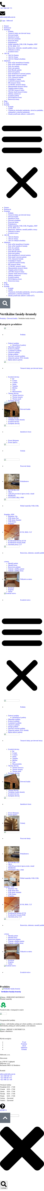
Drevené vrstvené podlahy (16, 356)
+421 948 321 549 (6, 1079)
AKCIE (6, 53)
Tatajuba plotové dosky (15, 88)
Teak (13, 390)
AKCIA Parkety (13, 55)
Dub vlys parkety (13, 66)
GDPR (10, 108)
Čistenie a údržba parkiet (16, 569)
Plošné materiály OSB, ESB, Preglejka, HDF (22, 44)
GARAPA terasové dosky (16, 81)
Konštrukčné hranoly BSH (16, 542)
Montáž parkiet (13, 563)
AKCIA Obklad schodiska (16, 59)
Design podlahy (13, 354)
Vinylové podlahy (14, 352)
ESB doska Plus (13, 518)
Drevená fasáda (13, 35)
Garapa (14, 380)
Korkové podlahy (14, 349)
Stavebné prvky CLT (15, 544)
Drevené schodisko (14, 39)
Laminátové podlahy (14, 350)
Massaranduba (17, 391)
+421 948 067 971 (6, 1078)
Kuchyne (11, 588)
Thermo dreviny (13, 393)
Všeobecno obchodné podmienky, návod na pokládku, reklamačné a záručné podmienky (25, 111)
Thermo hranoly (17, 397)
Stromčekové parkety (19, 345)
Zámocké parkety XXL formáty (18, 358)
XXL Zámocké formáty (15, 77)
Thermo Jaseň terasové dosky (17, 92)
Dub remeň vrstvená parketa (17, 75)
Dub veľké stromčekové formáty (18, 62)
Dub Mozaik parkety (15, 70)
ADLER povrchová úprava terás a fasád (21, 494)
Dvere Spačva (12, 442)
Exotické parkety (13, 96)
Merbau (14, 388)
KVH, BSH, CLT (14, 46)
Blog (5, 101)
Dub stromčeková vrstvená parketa (19, 73)
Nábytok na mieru (14, 50)
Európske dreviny (14, 401)
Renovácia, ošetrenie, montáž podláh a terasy (22, 48)
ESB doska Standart (14, 520)
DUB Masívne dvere (15, 97)
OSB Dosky (12, 522)
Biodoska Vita (12, 516)
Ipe (13, 379)
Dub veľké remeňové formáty (17, 64)
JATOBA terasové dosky (16, 90)
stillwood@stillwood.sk (7, 1074)
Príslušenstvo (12, 42)
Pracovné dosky (13, 40)
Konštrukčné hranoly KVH (17, 541)
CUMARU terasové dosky (17, 85)
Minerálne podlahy (14, 347)
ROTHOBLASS (13, 490)
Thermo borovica (17, 395)
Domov (6, 26)
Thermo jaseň (16, 399)
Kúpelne (11, 590)
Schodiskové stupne (14, 79)
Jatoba (14, 384)
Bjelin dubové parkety (15, 360)
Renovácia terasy (13, 99)
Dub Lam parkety (14, 68)
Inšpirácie (7, 61)
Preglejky (11, 524)
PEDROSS (12, 495)
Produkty (7, 29)
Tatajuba (15, 386)
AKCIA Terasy (13, 57)
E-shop (6, 103)
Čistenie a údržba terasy (16, 571)
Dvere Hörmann (13, 440)
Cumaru (14, 382)
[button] (22, 161)
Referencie (7, 28)
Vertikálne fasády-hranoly (16, 420)
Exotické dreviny (13, 377)
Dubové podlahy (13, 343)
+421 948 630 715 (6, 1076)
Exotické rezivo (13, 51)
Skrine (10, 591)
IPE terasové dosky (14, 83)
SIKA (10, 492)
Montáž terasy (12, 565)
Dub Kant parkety (14, 72)
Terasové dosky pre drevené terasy (19, 33)
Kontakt (6, 105)
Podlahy (11, 31)
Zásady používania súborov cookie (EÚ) (21, 114)
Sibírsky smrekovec (14, 94)
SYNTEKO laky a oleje (16, 497)
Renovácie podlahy (14, 567)
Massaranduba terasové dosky (18, 86)
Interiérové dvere (13, 37)
